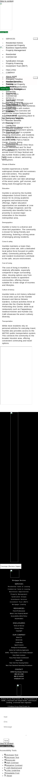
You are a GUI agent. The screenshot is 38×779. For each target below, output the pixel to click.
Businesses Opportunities (19, 591)
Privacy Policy (19, 628)
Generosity (19, 640)
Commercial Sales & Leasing (19, 589)
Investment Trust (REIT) (17, 66)
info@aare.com (19, 678)
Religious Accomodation (19, 647)
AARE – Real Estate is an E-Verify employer (19, 652)
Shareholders (19, 618)
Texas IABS (19, 660)
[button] (7, 746)
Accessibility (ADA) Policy (19, 616)
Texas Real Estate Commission (19, 658)
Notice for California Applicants (19, 650)
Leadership (19, 642)
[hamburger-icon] (35, 39)
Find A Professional (19, 611)
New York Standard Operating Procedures (19, 665)
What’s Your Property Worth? (19, 613)
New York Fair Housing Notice (19, 663)
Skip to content (7, 1)
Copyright (19, 631)
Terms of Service (19, 626)
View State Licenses (19, 655)
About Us (19, 637)
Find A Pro (11, 70)
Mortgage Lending (19, 604)
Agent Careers (19, 645)
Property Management (19, 594)
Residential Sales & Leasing (19, 586)
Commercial (11, 57)
